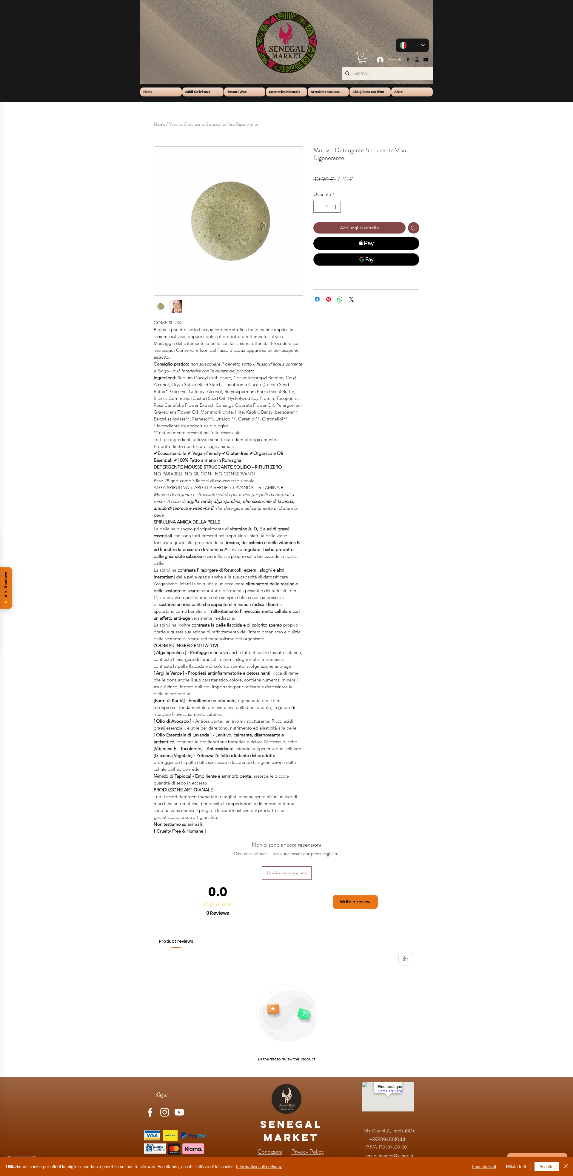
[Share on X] (351, 299)
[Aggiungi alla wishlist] (414, 228)
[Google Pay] (366, 259)
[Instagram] (417, 60)
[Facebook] (408, 60)
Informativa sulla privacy (259, 1166)
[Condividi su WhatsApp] (340, 299)
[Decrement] (318, 206)
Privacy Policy (307, 1151)
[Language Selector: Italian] (412, 45)
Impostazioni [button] (484, 1166)
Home (159, 124)
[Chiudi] (565, 1166)
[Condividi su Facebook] (317, 299)
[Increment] (336, 206)
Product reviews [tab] (176, 941)
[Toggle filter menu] (405, 958)
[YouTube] (426, 60)
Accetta (547, 1166)
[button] (362, 58)
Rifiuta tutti (516, 1166)
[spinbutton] (327, 206)
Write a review (355, 902)
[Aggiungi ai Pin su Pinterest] (328, 299)
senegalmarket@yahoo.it (389, 1155)
